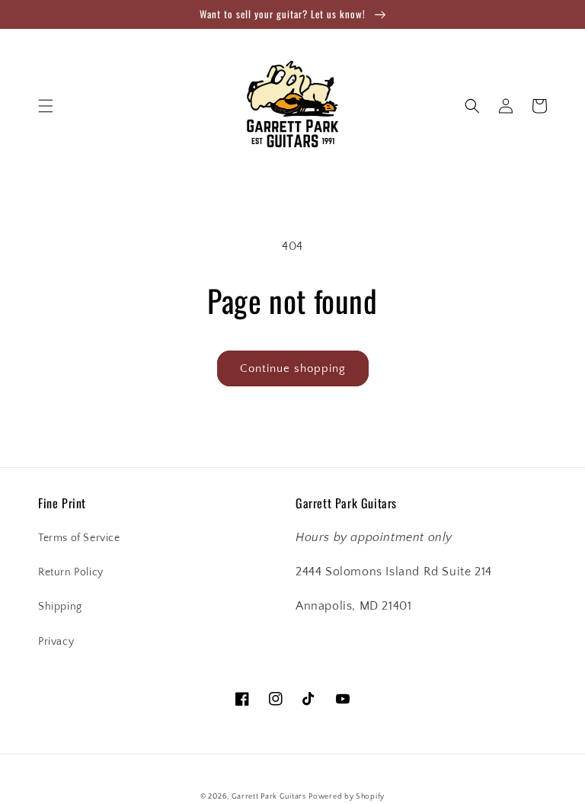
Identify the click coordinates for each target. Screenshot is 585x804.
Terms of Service (79, 538)
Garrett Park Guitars (269, 797)
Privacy (56, 642)
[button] (45, 106)
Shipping (60, 607)
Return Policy (71, 572)
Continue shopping (293, 368)
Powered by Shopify (346, 797)
